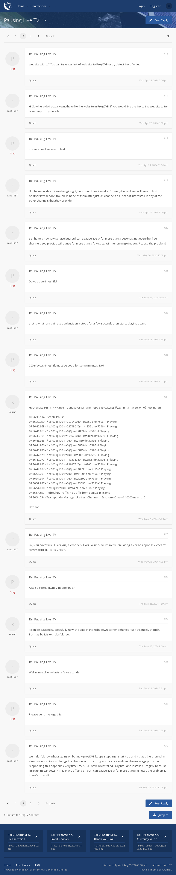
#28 (166, 661)
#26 (166, 576)
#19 (166, 180)
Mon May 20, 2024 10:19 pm (152, 255)
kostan (12, 411)
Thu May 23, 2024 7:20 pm (153, 730)
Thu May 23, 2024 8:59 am (153, 646)
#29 (166, 703)
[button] (8, 36)
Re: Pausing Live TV (42, 54)
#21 (166, 270)
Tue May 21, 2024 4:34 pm (153, 339)
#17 (166, 95)
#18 (166, 138)
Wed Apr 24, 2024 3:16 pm (153, 212)
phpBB (22, 869)
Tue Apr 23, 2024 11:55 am (153, 165)
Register (155, 6)
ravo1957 (12, 110)
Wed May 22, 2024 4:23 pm (153, 561)
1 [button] (16, 36)
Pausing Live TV (21, 20)
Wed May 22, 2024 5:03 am (153, 518)
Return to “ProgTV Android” (23, 814)
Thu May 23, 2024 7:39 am (153, 603)
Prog (12, 68)
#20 (166, 227)
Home (20, 6)
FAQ (37, 865)
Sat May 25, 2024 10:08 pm (153, 787)
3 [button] (30, 36)
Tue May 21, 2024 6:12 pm (153, 381)
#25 (166, 534)
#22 (166, 312)
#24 (166, 396)
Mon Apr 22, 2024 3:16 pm (153, 80)
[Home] (8, 6)
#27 (166, 618)
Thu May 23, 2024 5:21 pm (153, 688)
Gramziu (167, 869)
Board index (39, 6)
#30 (166, 745)
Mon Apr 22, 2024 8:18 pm (153, 123)
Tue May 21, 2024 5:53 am (153, 297)
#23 (166, 354)
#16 (166, 53)
